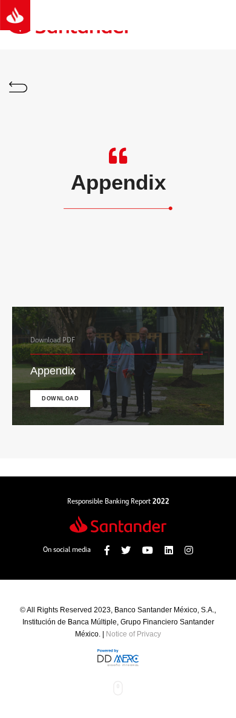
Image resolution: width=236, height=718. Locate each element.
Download (60, 399)
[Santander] (15, 15)
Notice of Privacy (133, 634)
